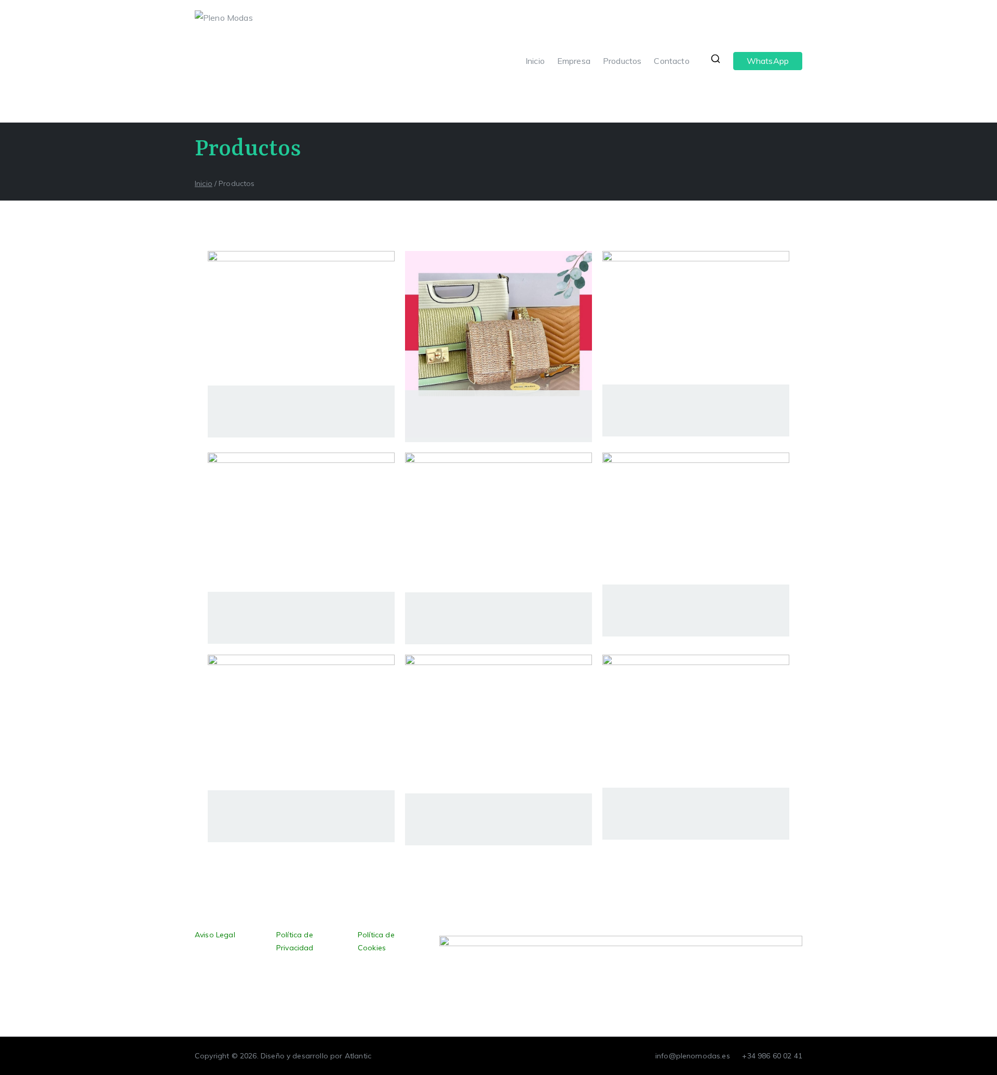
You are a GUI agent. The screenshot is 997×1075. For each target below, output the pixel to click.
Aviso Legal (215, 934)
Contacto (671, 61)
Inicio (535, 61)
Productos (622, 61)
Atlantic (358, 1055)
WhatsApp (768, 61)
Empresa (573, 61)
